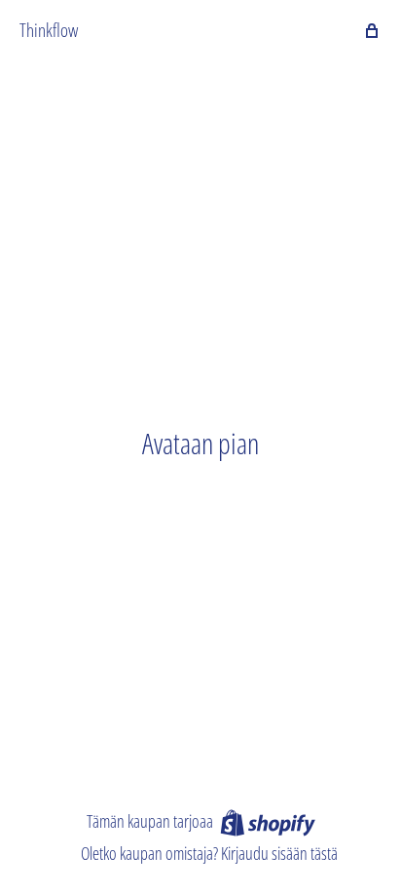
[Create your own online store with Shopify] (267, 821)
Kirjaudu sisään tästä (279, 853)
